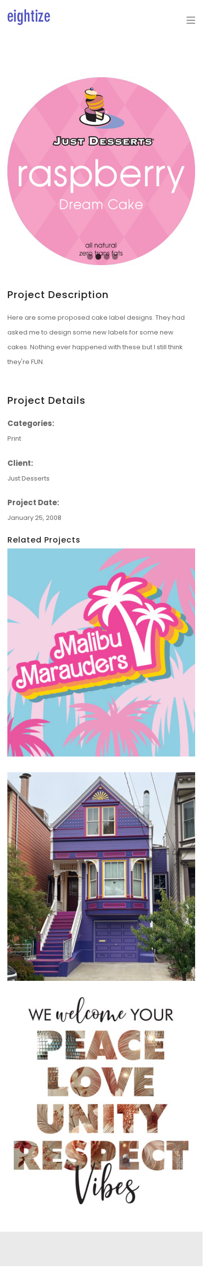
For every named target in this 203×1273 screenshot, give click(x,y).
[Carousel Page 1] (90, 257)
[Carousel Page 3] (107, 257)
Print (14, 438)
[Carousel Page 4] (115, 257)
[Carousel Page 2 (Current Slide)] (98, 257)
